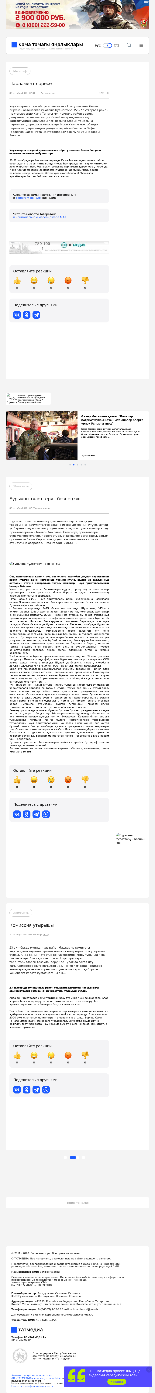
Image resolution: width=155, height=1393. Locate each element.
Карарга (116, 1382)
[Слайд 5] (85, 464)
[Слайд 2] (73, 464)
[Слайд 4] (81, 464)
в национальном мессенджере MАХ (40, 217)
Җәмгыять (21, 486)
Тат (116, 45)
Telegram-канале (28, 197)
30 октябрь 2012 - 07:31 (22, 93)
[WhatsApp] (46, 814)
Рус (98, 45)
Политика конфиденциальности (32, 1386)
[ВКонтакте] (17, 315)
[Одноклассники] (26, 315)
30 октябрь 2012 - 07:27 (22, 934)
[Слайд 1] (70, 464)
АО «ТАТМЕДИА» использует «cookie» (36, 1378)
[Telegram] (36, 315)
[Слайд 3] (77, 464)
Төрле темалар (78, 1203)
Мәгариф (20, 71)
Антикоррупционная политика (31, 1375)
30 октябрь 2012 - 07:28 (22, 508)
